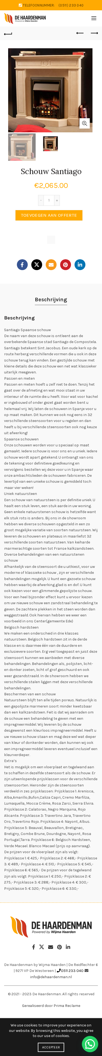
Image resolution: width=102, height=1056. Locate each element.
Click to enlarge (84, 123)
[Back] (8, 33)
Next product (94, 33)
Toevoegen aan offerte (49, 215)
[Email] (51, 264)
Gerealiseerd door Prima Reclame (51, 1005)
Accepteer (51, 1047)
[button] (90, 1044)
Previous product (80, 33)
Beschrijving (51, 299)
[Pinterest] (65, 264)
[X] (36, 264)
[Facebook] (22, 264)
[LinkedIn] (80, 264)
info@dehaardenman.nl (51, 977)
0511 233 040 (72, 970)
